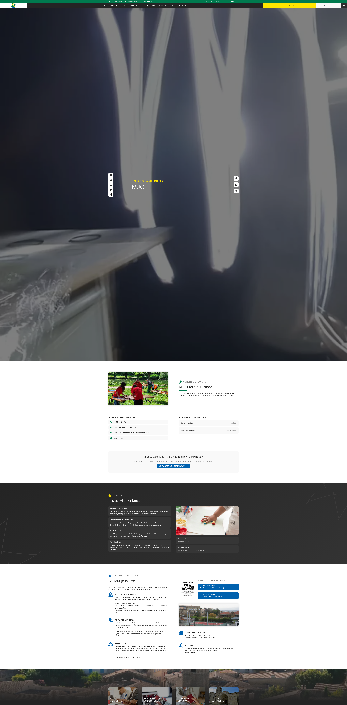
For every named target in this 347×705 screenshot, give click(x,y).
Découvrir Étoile (177, 5)
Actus (143, 5)
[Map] (236, 191)
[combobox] (328, 5)
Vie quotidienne (158, 5)
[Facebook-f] (236, 178)
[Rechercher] (344, 5)
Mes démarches (128, 5)
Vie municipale (109, 5)
